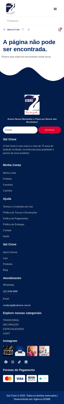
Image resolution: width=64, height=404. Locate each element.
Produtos (8, 264)
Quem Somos (10, 252)
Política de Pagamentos (15, 218)
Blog (5, 270)
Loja (5, 258)
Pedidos (7, 179)
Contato (7, 230)
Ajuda (6, 236)
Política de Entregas (13, 224)
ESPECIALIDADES (13, 329)
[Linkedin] (26, 362)
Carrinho (7, 190)
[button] (55, 9)
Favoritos (8, 185)
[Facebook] (6, 362)
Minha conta (9, 173)
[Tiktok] (19, 362)
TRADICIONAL (11, 320)
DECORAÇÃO (11, 324)
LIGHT (6, 333)
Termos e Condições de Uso (18, 206)
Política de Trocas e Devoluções (20, 212)
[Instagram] (13, 362)
